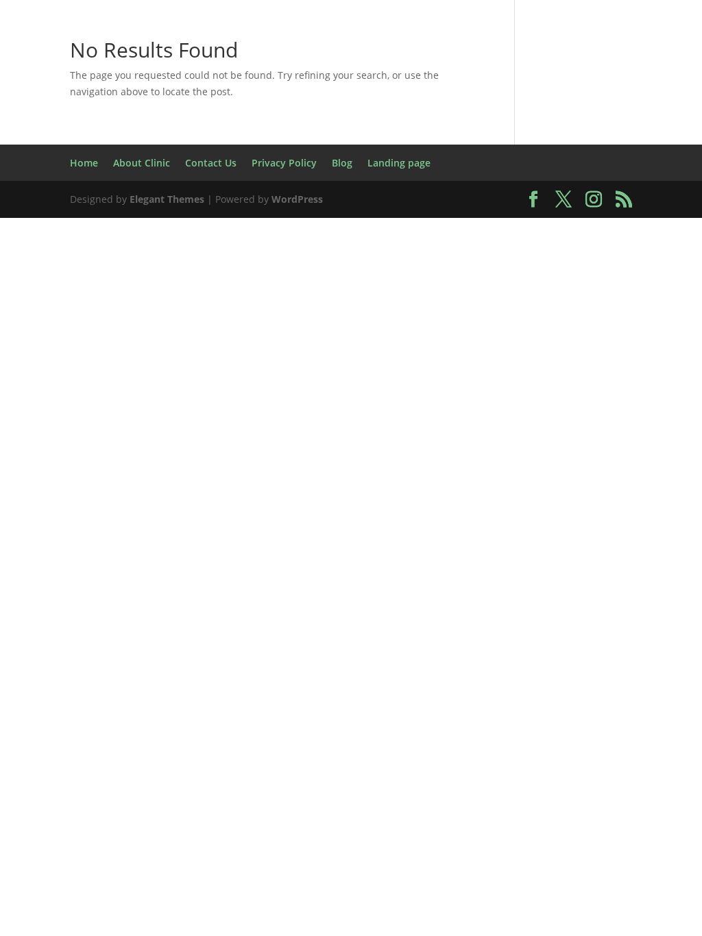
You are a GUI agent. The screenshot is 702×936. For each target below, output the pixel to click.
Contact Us (77, 146)
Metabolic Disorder (170, 339)
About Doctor (203, 49)
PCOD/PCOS (585, 339)
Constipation (604, 114)
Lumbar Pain (61, 339)
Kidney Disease (393, 275)
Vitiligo (390, 468)
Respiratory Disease (548, 371)
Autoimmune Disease (91, 81)
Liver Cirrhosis (232, 307)
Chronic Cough (87, 114)
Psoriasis (448, 371)
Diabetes (478, 146)
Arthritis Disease (553, 49)
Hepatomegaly (239, 242)
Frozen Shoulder (271, 210)
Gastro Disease (459, 210)
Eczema (80, 178)
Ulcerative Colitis (568, 436)
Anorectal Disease (376, 49)
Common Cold (510, 114)
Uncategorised (468, 468)
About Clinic (113, 49)
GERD (535, 210)
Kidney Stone (492, 275)
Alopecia (283, 49)
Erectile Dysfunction (296, 178)
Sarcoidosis (264, 403)
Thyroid (378, 436)
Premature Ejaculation (244, 371)
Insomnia (564, 242)
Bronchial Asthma (367, 81)
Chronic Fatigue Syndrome (223, 114)
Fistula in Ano (588, 178)
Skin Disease (227, 436)
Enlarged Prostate (169, 178)
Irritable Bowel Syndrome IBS (149, 275)
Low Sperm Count (582, 307)
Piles (648, 339)
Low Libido (482, 307)
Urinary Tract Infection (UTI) (272, 468)
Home (45, 49)
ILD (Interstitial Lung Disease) (435, 242)
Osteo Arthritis (491, 339)
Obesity (409, 339)
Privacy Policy (366, 371)
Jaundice (309, 275)
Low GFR (409, 307)
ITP (260, 275)
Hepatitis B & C (137, 242)
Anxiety (466, 49)
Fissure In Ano (491, 178)
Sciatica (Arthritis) (365, 403)
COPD (141, 146)
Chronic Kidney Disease (385, 114)
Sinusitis (630, 403)
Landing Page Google (112, 307)
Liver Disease (329, 307)
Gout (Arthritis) (612, 210)
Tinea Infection (460, 436)
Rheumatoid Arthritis (93, 403)
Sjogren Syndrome (121, 436)
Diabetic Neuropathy (580, 146)
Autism (638, 49)
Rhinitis (193, 403)
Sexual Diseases (543, 403)
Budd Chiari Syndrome (501, 81)
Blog (182, 81)
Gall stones (367, 210)
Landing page (585, 275)
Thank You (310, 436)
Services (457, 403)
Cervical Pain (619, 81)
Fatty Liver (402, 178)
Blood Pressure (255, 81)
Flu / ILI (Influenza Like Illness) (118, 210)
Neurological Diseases (307, 339)
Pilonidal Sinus (121, 371)
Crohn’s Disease (219, 146)
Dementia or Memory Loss (358, 146)
